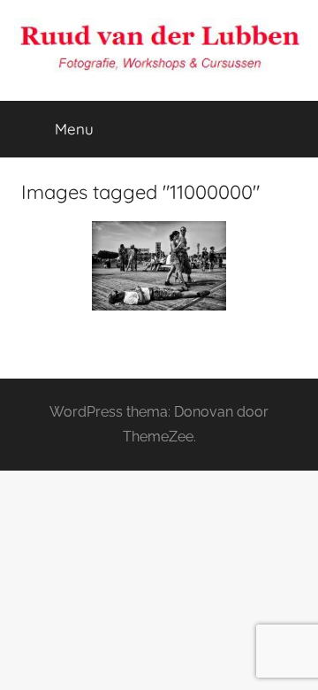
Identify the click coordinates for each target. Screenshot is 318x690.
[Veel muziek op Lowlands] (159, 265)
